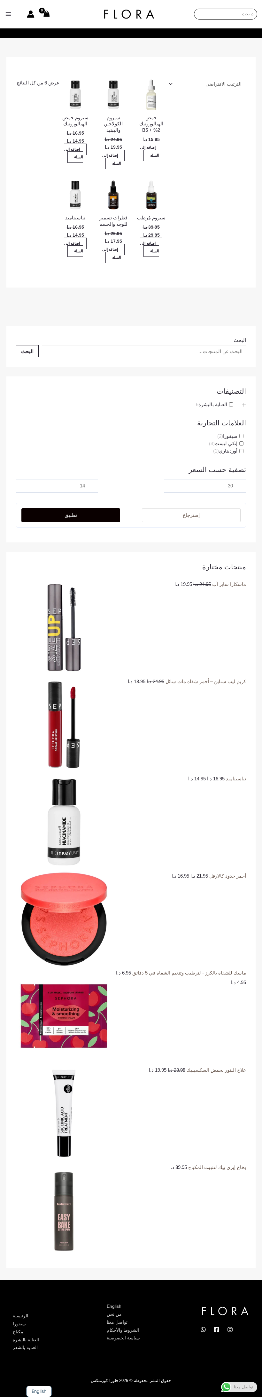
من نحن (114, 1314)
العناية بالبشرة (26, 1339)
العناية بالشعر (25, 1347)
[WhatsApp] (203, 1329)
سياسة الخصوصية (123, 1337)
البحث (240, 340)
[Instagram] (230, 1329)
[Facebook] (217, 1329)
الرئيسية (20, 1315)
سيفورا (19, 1323)
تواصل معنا (117, 1322)
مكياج (18, 1331)
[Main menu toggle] (8, 14)
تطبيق (71, 515)
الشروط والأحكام (123, 1330)
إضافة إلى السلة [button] (149, 151)
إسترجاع (191, 515)
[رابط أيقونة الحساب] (31, 14)
